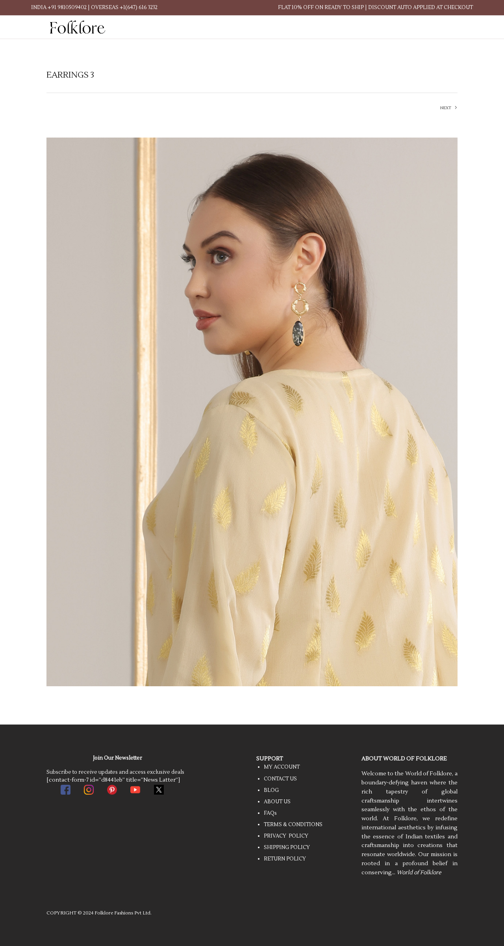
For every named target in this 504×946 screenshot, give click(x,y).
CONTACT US (280, 779)
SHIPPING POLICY (287, 847)
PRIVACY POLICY (286, 836)
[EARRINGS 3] (252, 411)
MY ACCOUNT (282, 767)
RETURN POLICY (285, 859)
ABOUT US (277, 802)
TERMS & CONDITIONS (293, 824)
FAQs (270, 813)
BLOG (271, 790)
